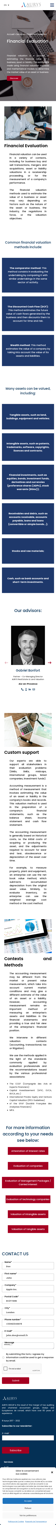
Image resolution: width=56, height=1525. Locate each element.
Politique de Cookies (16, 1521)
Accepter (28, 1501)
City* (7, 1308)
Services (20, 34)
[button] (52, 1472)
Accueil (10, 34)
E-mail (6, 1433)
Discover (14, 78)
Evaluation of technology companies (28, 1199)
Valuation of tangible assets (28, 1229)
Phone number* (13, 1319)
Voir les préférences (28, 1515)
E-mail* (8, 1331)
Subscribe (15, 1450)
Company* (10, 1285)
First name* (11, 1273)
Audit (6, 1467)
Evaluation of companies (28, 1166)
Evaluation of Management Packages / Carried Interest (28, 1182)
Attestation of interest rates (28, 1151)
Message (9, 1342)
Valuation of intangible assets (28, 1214)
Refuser (28, 1508)
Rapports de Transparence (36, 1521)
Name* (8, 1262)
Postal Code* (12, 1296)
